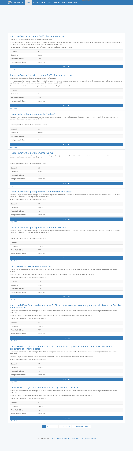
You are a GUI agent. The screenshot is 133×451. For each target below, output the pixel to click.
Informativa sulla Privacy (71, 438)
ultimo (87, 427)
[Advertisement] (66, 19)
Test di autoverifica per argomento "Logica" (32, 152)
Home (28, 2)
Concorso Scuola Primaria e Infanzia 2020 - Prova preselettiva (41, 75)
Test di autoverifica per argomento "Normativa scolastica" (39, 227)
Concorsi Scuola (38, 2)
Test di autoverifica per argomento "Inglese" (32, 113)
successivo (79, 427)
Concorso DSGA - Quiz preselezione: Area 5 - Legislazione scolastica (44, 387)
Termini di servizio (57, 438)
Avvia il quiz (66, 67)
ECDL (49, 2)
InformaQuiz (18, 2)
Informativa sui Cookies (88, 438)
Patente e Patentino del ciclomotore (65, 2)
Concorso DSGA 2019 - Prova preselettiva (31, 266)
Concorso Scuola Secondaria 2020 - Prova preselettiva (37, 36)
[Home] (10, 2)
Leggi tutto (13, 69)
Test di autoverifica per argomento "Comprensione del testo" (41, 191)
